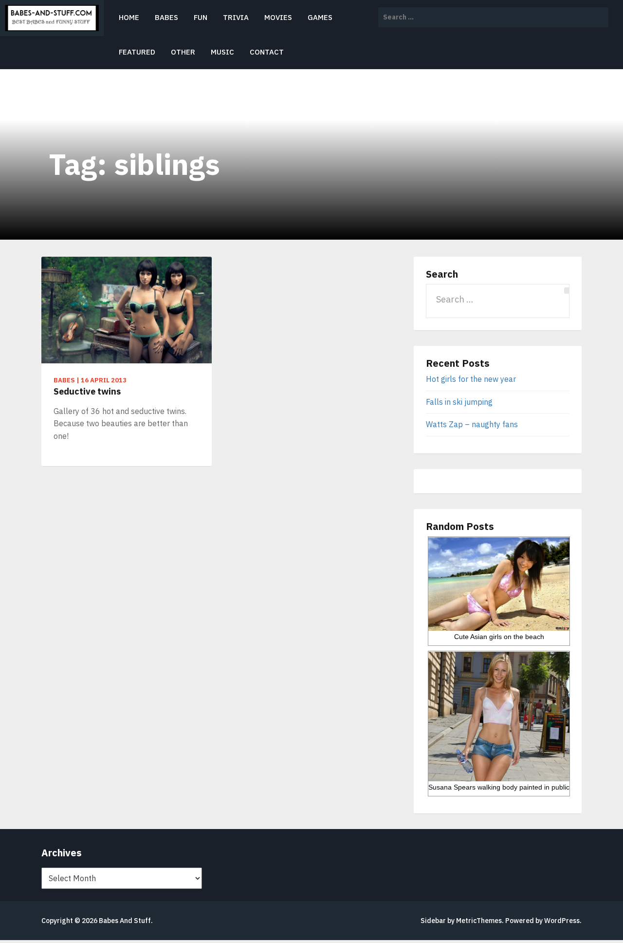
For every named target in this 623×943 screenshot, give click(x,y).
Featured (137, 52)
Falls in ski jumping (459, 402)
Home (129, 17)
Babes (166, 17)
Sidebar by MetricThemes (461, 920)
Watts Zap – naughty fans (472, 424)
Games (320, 17)
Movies (278, 17)
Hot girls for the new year (471, 379)
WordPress (562, 920)
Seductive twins (87, 391)
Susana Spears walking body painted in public (498, 787)
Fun (200, 17)
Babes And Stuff (125, 920)
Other (183, 52)
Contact (267, 52)
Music (222, 52)
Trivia (236, 17)
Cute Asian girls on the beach (499, 637)
